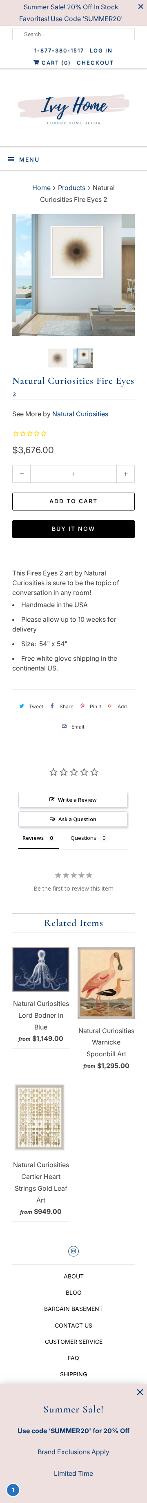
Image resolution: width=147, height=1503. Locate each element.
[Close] (140, 1392)
